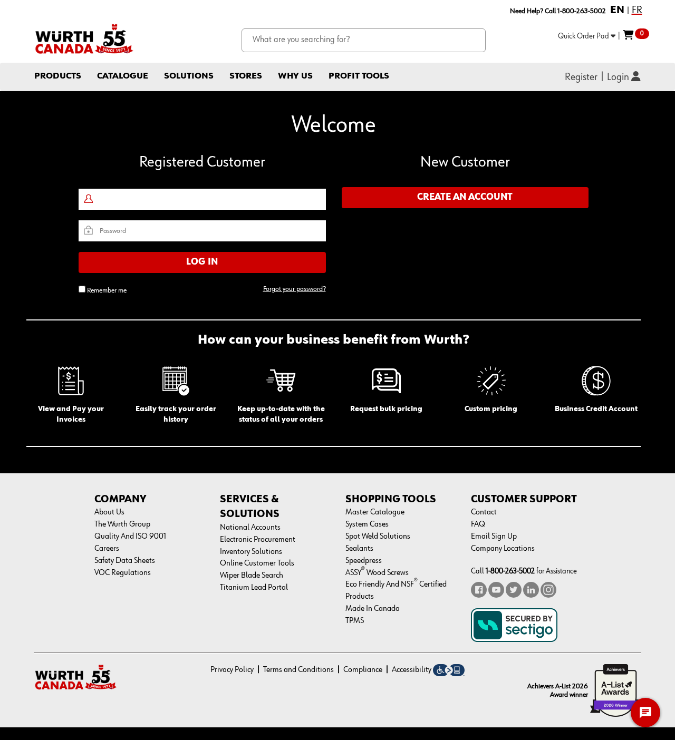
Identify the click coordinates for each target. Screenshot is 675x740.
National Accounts (250, 527)
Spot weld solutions (377, 536)
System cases (367, 524)
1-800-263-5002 (510, 571)
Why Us (295, 76)
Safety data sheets (124, 561)
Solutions (189, 76)
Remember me (107, 290)
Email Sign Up (494, 536)
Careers (106, 548)
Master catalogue (374, 512)
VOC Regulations (122, 573)
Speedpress (363, 561)
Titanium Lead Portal (254, 587)
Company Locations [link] (503, 548)
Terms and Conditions (298, 670)
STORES (245, 76)
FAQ (478, 524)
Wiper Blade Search (251, 575)
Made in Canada (372, 609)
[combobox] (364, 40)
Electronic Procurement (257, 539)
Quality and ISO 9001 (130, 536)
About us (109, 512)
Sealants (359, 548)
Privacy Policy (232, 670)
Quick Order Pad (584, 36)
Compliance (362, 670)
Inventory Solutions (251, 552)
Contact (484, 512)
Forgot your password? (294, 289)
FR (637, 10)
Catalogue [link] (122, 76)
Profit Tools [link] (359, 76)
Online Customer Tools (257, 563)
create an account (465, 197)
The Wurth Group (122, 524)
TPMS (354, 621)
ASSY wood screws (377, 573)
